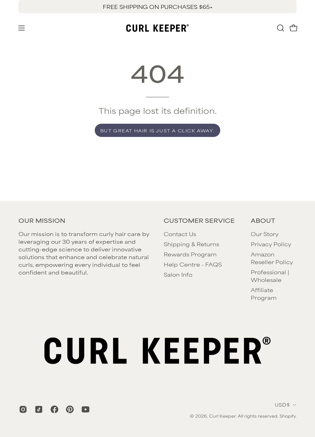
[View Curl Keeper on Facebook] (54, 409)
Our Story (264, 234)
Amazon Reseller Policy (272, 258)
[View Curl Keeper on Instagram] (22, 409)
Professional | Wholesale (270, 275)
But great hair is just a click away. (157, 130)
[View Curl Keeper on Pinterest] (69, 409)
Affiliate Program (264, 293)
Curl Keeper (222, 416)
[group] (157, 6)
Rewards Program (190, 254)
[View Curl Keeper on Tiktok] (38, 409)
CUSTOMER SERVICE (199, 220)
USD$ (282, 404)
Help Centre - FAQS (193, 264)
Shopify (288, 416)
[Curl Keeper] (157, 28)
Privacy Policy (271, 244)
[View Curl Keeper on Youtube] (85, 409)
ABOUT (263, 220)
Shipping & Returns (191, 244)
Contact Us (180, 234)
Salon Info (178, 274)
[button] (280, 28)
